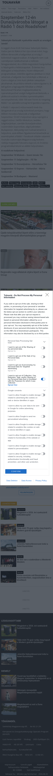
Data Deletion (11, 481)
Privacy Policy (41, 481)
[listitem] (26, 342)
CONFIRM (16, 471)
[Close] (48, 295)
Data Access (26, 481)
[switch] (43, 348)
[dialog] (26, 388)
